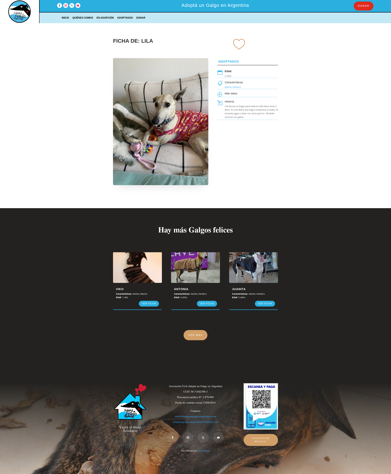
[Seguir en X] (71, 5)
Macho (143, 293)
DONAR (363, 5)
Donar (140, 18)
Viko (120, 289)
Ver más (195, 335)
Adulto (228, 87)
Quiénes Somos (82, 18)
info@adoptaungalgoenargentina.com (195, 416)
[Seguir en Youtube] (77, 5)
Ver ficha (149, 303)
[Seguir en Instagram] (65, 5)
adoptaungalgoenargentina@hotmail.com (195, 422)
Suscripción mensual (261, 439)
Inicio (65, 18)
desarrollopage (203, 450)
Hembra (236, 87)
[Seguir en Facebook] (59, 5)
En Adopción (105, 18)
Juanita (239, 289)
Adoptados (125, 18)
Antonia (181, 289)
